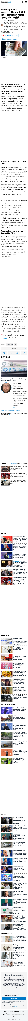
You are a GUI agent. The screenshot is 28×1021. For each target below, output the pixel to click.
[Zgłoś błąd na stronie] (24, 353)
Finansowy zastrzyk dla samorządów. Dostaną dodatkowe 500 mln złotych (13, 379)
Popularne (14, 463)
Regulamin (8, 1013)
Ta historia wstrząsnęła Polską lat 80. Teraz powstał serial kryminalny (14, 413)
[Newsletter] (4, 353)
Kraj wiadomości (22, 463)
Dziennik (2, 5)
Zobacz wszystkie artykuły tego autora (10, 410)
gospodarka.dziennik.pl (11, 5)
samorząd (9, 344)
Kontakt (6, 1011)
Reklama (16, 1011)
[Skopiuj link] (17, 353)
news (19, 5)
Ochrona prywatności (17, 1013)
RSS (14, 1016)
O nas (11, 1011)
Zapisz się (14, 998)
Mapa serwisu (7, 1014)
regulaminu (20, 994)
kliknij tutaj (16, 1006)
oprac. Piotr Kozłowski (15, 25)
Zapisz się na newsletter (10, 39)
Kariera (22, 1011)
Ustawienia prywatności (18, 1014)
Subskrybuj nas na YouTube (11, 35)
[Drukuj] (11, 353)
